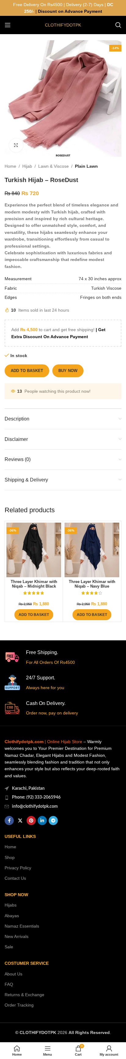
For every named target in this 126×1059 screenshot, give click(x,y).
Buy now (67, 370)
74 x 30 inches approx (100, 278)
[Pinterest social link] (31, 820)
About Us (13, 973)
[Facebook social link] (9, 820)
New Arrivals (16, 936)
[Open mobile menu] (8, 25)
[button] (33, 614)
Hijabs (11, 905)
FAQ (9, 984)
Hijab (27, 166)
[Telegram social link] (53, 820)
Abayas (12, 915)
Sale (9, 946)
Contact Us (15, 878)
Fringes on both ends (100, 297)
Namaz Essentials (22, 926)
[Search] (118, 25)
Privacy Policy (18, 867)
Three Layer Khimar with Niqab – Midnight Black (34, 584)
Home (10, 166)
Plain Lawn (86, 166)
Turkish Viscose (106, 288)
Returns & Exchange (24, 994)
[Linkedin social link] (42, 820)
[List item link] (63, 797)
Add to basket (27, 370)
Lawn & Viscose (53, 166)
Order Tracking (19, 1005)
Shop (10, 857)
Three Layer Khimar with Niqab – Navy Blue (92, 584)
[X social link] (20, 820)
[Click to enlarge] (16, 145)
